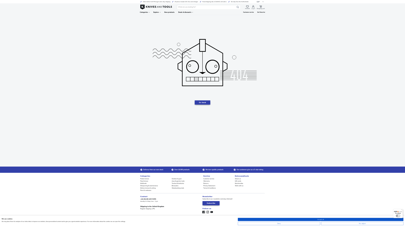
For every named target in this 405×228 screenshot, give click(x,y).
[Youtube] (212, 212)
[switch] (398, 215)
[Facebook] (204, 212)
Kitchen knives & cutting (148, 188)
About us (238, 179)
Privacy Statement (209, 186)
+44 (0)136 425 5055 (148, 199)
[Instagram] (208, 212)
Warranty (206, 181)
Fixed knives (144, 181)
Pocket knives (144, 179)
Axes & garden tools (178, 181)
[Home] (156, 6)
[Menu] (401, 210)
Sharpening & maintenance (149, 186)
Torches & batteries (178, 183)
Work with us (239, 186)
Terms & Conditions (209, 188)
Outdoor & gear (177, 179)
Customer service (208, 179)
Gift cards (238, 181)
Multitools (143, 183)
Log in (253, 8)
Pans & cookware (145, 190)
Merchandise (239, 183)
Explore (156, 12)
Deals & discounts (184, 12)
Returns (206, 183)
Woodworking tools (178, 188)
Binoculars (175, 186)
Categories (144, 12)
